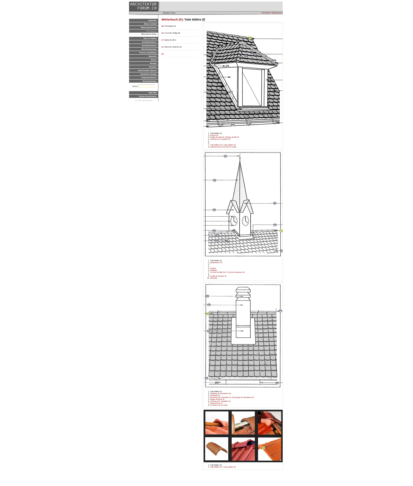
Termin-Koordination (147, 96)
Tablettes (213, 270)
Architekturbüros (149, 42)
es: (163, 47)
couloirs (213, 268)
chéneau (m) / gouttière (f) (220, 139)
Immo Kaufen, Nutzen (147, 70)
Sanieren (152, 67)
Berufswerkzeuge (149, 49)
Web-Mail (152, 93)
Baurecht (152, 56)
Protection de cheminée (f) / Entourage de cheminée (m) (232, 397)
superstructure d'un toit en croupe (223, 147)
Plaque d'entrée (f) (217, 399)
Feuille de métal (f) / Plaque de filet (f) (224, 137)
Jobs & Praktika (149, 38)
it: (162, 40)
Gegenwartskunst (148, 77)
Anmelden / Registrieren (271, 13)
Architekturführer (149, 46)
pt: (162, 54)
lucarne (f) (214, 135)
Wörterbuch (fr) (172, 19)
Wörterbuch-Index (148, 34)
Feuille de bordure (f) (218, 276)
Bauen (153, 60)
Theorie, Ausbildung (147, 53)
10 (282, 251)
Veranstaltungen (149, 81)
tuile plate (213, 278)
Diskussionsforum (148, 27)
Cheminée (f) (215, 395)
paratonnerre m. (216, 262)
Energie (153, 63)
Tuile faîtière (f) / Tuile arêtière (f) (223, 145)
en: (163, 33)
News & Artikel (150, 24)
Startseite (152, 20)
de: (163, 26)
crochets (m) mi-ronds (219, 405)
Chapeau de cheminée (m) (220, 393)
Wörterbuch (151, 31)
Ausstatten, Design (148, 74)
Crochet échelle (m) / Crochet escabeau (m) (227, 272)
